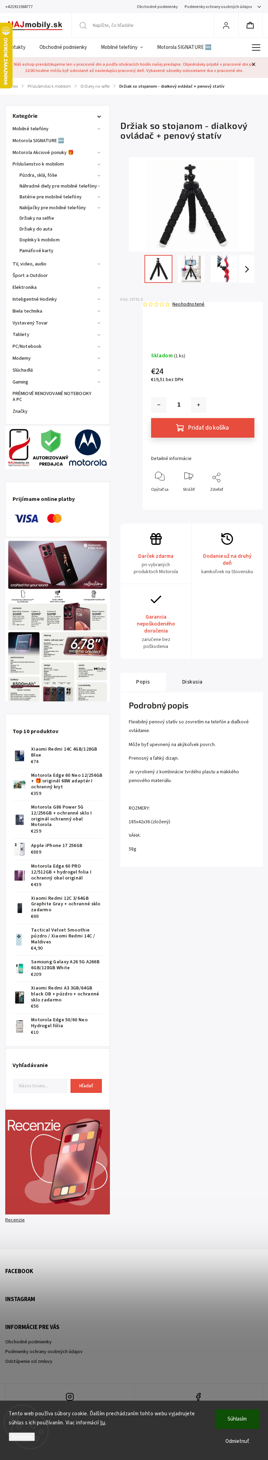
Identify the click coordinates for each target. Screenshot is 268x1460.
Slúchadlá (23, 370)
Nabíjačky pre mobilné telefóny (53, 207)
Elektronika (25, 287)
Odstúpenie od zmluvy (28, 1361)
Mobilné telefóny (31, 128)
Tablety (21, 334)
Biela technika (27, 311)
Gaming (21, 382)
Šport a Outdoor (30, 275)
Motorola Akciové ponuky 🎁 (43, 152)
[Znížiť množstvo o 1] (158, 405)
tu (102, 1422)
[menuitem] (18, 47)
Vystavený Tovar (30, 323)
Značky (20, 411)
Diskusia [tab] (192, 682)
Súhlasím (237, 1419)
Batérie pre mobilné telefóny (51, 197)
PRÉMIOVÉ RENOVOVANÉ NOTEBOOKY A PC (52, 396)
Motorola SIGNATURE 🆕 (38, 140)
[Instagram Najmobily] (70, 1398)
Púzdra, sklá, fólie (38, 175)
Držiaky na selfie (37, 218)
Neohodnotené (188, 304)
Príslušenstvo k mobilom (38, 164)
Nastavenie (22, 1436)
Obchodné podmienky (157, 7)
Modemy (22, 358)
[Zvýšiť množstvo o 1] (198, 405)
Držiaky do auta (36, 229)
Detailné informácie (171, 458)
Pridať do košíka (208, 428)
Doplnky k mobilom (40, 239)
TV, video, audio (30, 264)
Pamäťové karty (36, 250)
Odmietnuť (237, 1441)
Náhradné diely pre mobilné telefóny (58, 186)
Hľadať (86, 1085)
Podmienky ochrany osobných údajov (218, 7)
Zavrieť (242, 501)
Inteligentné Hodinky (35, 299)
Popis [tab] (143, 682)
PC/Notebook (27, 346)
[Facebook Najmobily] (199, 1398)
